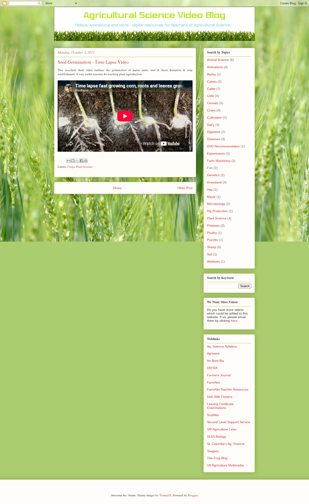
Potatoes (213, 225)
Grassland (214, 182)
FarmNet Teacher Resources (227, 389)
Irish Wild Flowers (219, 396)
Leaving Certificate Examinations (220, 406)
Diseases (213, 139)
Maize (211, 197)
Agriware (213, 353)
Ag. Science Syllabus (222, 346)
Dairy (210, 125)
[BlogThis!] (73, 160)
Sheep (211, 247)
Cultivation (214, 117)
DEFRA (212, 368)
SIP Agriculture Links (221, 429)
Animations (215, 67)
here (234, 320)
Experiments (216, 153)
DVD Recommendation (223, 146)
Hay (210, 189)
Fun (210, 168)
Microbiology (216, 204)
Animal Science (218, 60)
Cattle (211, 89)
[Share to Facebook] (81, 160)
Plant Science (84, 167)
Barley (211, 74)
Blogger (192, 495)
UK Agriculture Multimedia (225, 465)
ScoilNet (213, 415)
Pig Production (217, 211)
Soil (209, 254)
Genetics (213, 175)
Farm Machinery (219, 161)
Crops (71, 167)
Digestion (213, 132)
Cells (210, 96)
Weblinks (213, 261)
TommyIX (165, 495)
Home (117, 187)
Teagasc (213, 451)
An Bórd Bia (215, 360)
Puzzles (212, 240)
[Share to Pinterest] (85, 160)
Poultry (212, 233)
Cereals (212, 103)
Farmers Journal (219, 375)
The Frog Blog (217, 458)
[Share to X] (77, 160)
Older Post (185, 187)
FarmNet (213, 382)
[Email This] (68, 160)
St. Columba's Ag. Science (226, 444)
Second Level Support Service (228, 422)
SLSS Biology (216, 436)
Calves (212, 81)
